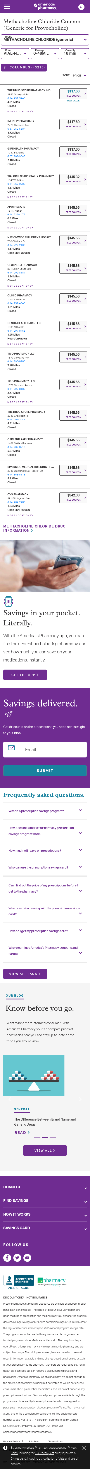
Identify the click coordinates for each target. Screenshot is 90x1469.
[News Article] (33, 1075)
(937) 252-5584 (16, 129)
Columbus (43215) (27, 67)
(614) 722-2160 (16, 245)
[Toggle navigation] (7, 7)
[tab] (45, 811)
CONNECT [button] (12, 1187)
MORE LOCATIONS (19, 111)
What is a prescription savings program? (36, 811)
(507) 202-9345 (16, 156)
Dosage (39, 50)
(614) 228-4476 (16, 214)
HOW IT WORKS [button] (17, 1214)
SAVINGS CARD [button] (16, 1228)
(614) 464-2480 (16, 502)
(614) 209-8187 (16, 273)
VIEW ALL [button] (43, 1150)
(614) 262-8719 (16, 447)
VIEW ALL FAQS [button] (23, 974)
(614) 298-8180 (16, 361)
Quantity (70, 50)
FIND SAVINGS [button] (15, 1201)
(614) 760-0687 (16, 184)
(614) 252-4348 (16, 303)
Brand (8, 36)
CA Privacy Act (44, 1453)
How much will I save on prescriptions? (35, 850)
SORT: (66, 75)
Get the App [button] (23, 675)
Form (8, 50)
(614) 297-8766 (16, 331)
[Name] (7, 1258)
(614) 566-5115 (16, 474)
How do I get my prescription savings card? (38, 931)
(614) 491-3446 (16, 98)
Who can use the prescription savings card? (38, 867)
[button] (45, 39)
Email (30, 749)
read (21, 1133)
